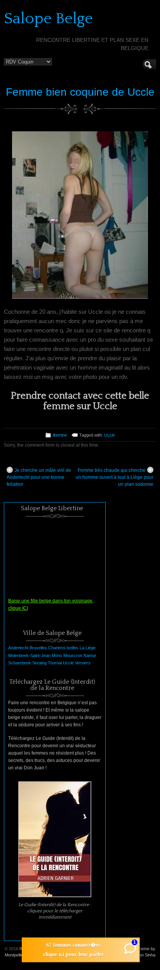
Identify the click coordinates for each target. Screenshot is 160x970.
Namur (89, 655)
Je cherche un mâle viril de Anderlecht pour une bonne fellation (39, 477)
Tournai (55, 662)
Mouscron (72, 655)
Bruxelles (38, 647)
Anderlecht (18, 647)
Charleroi (56, 647)
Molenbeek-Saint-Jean (29, 655)
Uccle (109, 435)
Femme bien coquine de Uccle (80, 92)
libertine (60, 435)
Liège (90, 647)
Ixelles (72, 647)
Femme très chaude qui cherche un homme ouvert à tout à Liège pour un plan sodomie (114, 477)
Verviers (82, 662)
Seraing (39, 662)
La (82, 647)
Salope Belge (48, 18)
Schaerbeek (19, 662)
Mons (57, 655)
